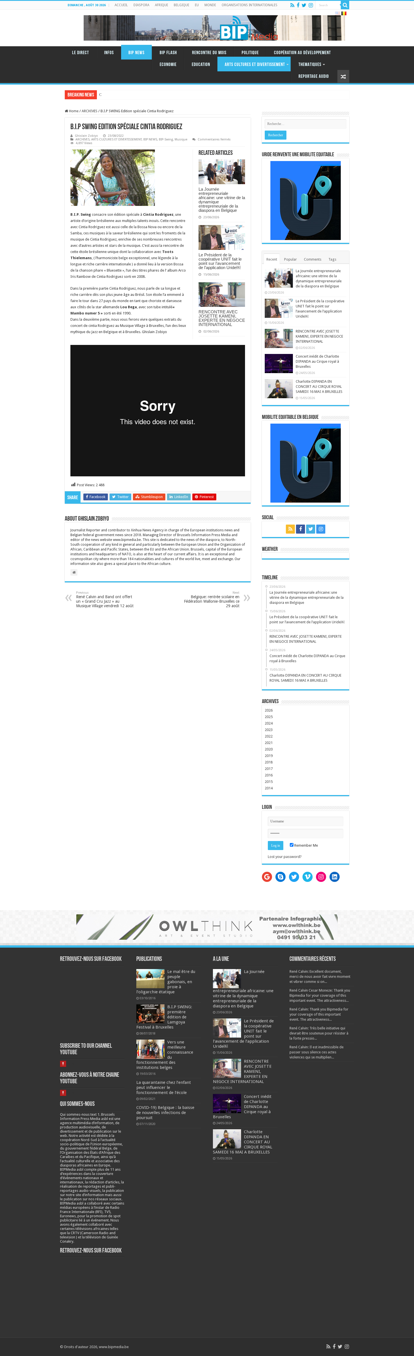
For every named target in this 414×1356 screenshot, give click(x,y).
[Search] (345, 5)
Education (201, 64)
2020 (269, 749)
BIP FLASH (168, 52)
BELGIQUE (181, 5)
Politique (250, 52)
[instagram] (310, 5)
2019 (269, 756)
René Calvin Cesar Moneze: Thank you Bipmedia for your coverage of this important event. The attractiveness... (320, 995)
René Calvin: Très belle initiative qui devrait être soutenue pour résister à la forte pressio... (319, 1033)
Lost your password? (285, 857)
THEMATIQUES (310, 64)
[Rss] (292, 5)
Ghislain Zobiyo (86, 136)
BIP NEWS (136, 52)
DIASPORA (141, 5)
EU (197, 5)
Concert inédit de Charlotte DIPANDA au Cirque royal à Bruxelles (317, 361)
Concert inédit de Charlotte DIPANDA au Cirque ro (138, 95)
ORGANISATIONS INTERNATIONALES (249, 5)
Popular (290, 259)
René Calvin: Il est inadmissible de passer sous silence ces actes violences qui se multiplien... (317, 1052)
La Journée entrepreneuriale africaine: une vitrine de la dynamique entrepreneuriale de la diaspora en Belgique (222, 200)
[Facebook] (298, 5)
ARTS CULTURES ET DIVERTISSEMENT (255, 64)
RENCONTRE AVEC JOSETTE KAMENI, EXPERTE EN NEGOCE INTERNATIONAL (222, 318)
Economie (168, 64)
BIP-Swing (166, 139)
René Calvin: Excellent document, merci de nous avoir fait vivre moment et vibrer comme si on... (320, 976)
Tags (332, 259)
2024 (269, 723)
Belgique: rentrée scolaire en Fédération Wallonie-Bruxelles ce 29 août (211, 599)
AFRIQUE (161, 5)
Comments (312, 259)
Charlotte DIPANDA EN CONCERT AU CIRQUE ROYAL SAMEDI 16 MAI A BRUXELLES (319, 386)
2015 (269, 782)
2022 (269, 736)
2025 (269, 717)
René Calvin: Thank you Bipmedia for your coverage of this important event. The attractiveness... (319, 1014)
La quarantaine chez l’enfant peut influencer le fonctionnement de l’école (163, 1087)
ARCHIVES (89, 111)
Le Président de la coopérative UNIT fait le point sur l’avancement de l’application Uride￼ (220, 261)
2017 (269, 769)
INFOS (109, 52)
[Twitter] (304, 5)
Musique (181, 139)
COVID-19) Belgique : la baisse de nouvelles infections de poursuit (165, 1112)
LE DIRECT (80, 52)
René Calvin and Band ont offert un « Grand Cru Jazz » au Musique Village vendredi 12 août (104, 599)
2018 (269, 762)
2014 (269, 788)
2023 (269, 730)
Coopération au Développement (302, 52)
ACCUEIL (121, 5)
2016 (269, 775)
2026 (269, 710)
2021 (269, 743)
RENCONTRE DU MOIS (209, 52)
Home (73, 111)
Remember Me (305, 845)
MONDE (210, 5)
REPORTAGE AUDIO (314, 76)
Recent (271, 259)
